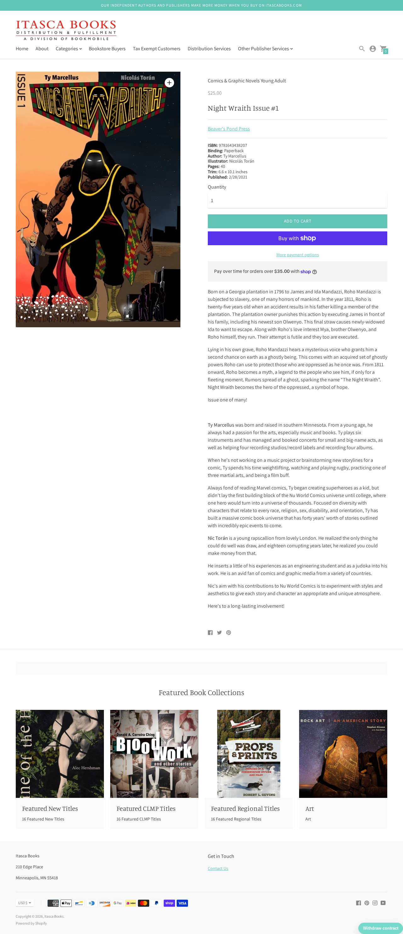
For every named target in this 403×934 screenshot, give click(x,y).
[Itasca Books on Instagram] (374, 902)
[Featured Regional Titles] (249, 754)
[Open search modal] (362, 49)
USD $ (22, 902)
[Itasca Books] (66, 30)
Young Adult (273, 80)
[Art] (343, 754)
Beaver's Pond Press (229, 128)
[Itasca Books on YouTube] (383, 902)
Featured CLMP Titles (146, 808)
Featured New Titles (50, 808)
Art (309, 808)
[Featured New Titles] (60, 754)
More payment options (297, 254)
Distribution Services (209, 48)
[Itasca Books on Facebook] (358, 902)
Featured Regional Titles (245, 808)
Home (22, 48)
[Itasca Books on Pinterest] (366, 902)
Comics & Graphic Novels (234, 80)
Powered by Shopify (31, 923)
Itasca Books (54, 916)
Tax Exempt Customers (156, 48)
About (42, 48)
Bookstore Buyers (107, 48)
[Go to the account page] (373, 49)
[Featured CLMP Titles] (154, 754)
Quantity (217, 187)
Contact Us (218, 868)
